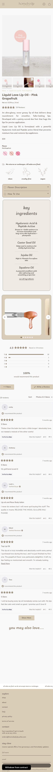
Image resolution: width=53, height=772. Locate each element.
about (4, 702)
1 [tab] (21, 337)
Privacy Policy (35, 769)
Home (4, 91)
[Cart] (49, 4)
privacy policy (7, 716)
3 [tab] (25, 337)
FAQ (3, 712)
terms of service (8, 721)
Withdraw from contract (16, 767)
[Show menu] (3, 4)
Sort (30, 397)
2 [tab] (23, 337)
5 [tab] (30, 337)
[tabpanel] (24, 317)
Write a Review (44, 387)
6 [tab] (32, 337)
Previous (5, 317)
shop (4, 698)
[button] (13, 107)
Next (48, 317)
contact (5, 707)
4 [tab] (27, 337)
